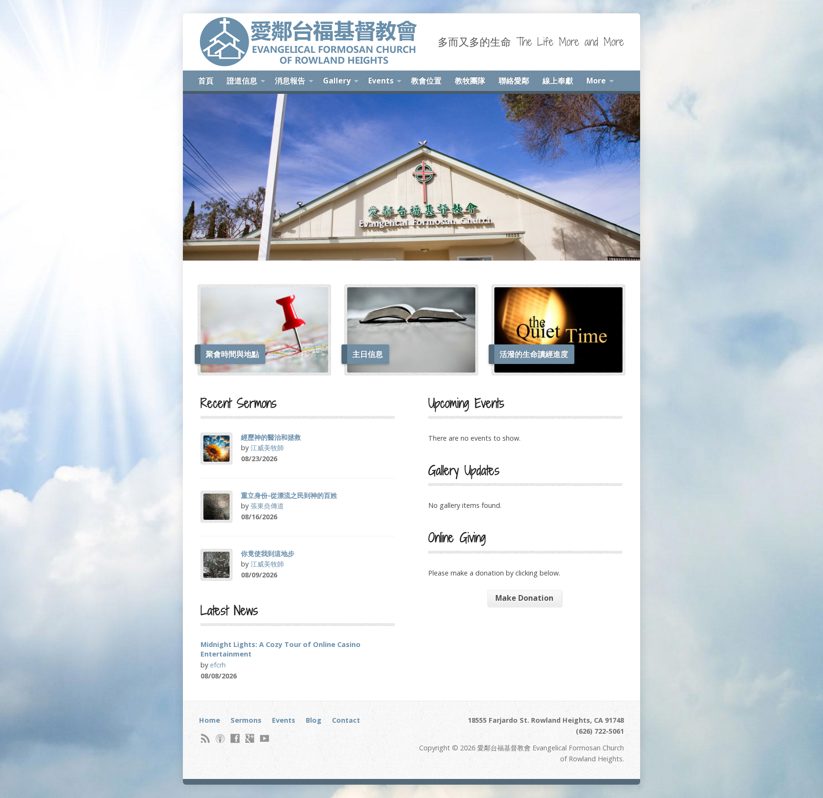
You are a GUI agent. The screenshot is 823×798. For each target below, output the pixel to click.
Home (209, 720)
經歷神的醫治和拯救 (271, 437)
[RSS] (205, 738)
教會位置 (426, 80)
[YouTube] (264, 738)
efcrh (218, 664)
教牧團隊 (470, 80)
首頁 (205, 80)
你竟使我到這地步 (267, 553)
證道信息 (242, 80)
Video (290, 458)
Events (380, 80)
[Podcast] (220, 738)
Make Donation (524, 598)
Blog (313, 720)
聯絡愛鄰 (514, 80)
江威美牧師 (267, 447)
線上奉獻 (557, 80)
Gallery (337, 80)
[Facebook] (235, 738)
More (596, 80)
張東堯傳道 (267, 505)
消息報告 (290, 80)
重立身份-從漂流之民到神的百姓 (289, 495)
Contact (346, 720)
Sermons (246, 720)
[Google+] (249, 738)
